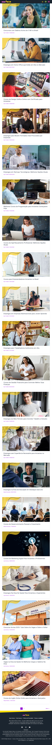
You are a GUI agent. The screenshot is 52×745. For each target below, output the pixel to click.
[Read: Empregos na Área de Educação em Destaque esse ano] (26, 475)
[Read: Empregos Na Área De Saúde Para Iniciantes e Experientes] (26, 578)
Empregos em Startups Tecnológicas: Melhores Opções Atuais (26, 172)
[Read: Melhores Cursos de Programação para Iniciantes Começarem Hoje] (26, 191)
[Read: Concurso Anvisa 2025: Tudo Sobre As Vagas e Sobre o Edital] (26, 612)
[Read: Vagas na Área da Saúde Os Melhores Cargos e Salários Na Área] (26, 647)
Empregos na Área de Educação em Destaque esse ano (23, 490)
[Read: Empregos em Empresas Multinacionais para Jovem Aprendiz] (26, 298)
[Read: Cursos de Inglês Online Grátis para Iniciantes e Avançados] (26, 683)
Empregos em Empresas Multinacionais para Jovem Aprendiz (25, 314)
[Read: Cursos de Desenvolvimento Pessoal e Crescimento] (26, 509)
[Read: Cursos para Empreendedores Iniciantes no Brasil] (26, 264)
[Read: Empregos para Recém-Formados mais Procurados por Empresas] (26, 120)
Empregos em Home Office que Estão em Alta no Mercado (24, 65)
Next (47, 708)
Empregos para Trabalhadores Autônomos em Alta (21, 348)
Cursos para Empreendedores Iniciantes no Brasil (21, 279)
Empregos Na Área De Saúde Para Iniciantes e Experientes (24, 593)
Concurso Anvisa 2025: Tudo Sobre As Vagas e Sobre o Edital (25, 627)
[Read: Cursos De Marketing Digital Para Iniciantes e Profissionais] (26, 543)
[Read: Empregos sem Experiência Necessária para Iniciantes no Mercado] (26, 438)
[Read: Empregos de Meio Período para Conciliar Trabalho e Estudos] (26, 404)
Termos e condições (38, 718)
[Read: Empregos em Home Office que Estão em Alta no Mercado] (26, 50)
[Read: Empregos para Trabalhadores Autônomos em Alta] (26, 333)
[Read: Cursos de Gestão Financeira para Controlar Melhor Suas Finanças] (26, 367)
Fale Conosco (19, 718)
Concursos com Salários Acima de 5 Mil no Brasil (21, 30)
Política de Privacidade (28, 718)
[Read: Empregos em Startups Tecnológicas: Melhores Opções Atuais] (26, 157)
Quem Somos (12, 718)
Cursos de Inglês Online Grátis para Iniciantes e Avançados (24, 698)
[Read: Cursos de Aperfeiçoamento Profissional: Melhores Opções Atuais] (26, 228)
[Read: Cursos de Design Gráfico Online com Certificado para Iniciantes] (26, 84)
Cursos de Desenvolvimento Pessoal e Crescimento (22, 524)
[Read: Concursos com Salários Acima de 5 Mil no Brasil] (26, 15)
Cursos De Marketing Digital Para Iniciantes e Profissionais (24, 558)
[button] (42, 2)
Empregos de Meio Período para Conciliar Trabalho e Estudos (25, 419)
